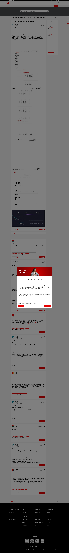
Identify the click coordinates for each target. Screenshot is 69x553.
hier (31, 281)
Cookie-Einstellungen (28, 303)
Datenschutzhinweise (21, 303)
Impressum (34, 303)
